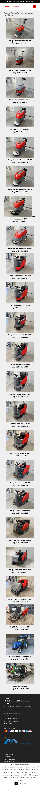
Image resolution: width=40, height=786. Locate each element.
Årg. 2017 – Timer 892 (20, 337)
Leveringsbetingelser (11, 721)
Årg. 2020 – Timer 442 (20, 543)
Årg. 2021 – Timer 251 (20, 397)
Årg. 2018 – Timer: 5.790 (20, 659)
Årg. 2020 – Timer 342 (20, 278)
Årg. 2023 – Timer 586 (20, 513)
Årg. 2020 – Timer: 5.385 (20, 630)
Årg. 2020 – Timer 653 (20, 426)
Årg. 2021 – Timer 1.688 (20, 308)
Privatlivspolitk (9, 723)
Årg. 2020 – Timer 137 (20, 367)
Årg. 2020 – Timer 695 (20, 456)
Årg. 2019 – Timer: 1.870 (20, 689)
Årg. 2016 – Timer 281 (20, 602)
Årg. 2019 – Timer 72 (20, 221)
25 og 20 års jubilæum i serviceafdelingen (19, 707)
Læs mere (23, 783)
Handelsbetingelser (11, 718)
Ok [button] (16, 783)
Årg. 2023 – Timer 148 (20, 485)
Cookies (6, 716)
